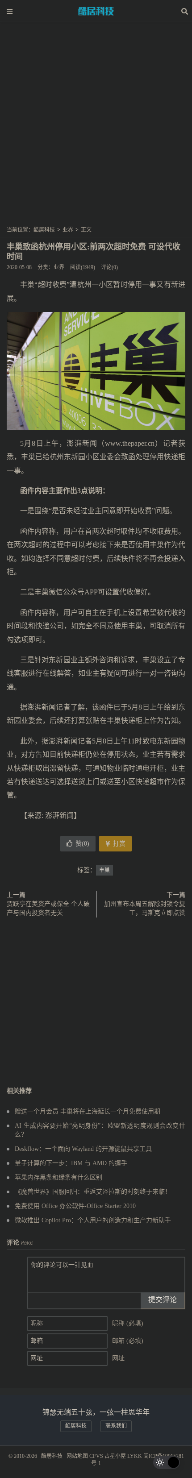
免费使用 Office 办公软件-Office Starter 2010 (75, 1206)
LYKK (134, 1456)
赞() (82, 843)
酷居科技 (96, 11)
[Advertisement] (96, 127)
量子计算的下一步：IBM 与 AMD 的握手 (71, 1163)
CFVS (96, 1456)
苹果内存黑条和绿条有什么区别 (58, 1177)
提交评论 (162, 1300)
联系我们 (116, 1426)
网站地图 (77, 1456)
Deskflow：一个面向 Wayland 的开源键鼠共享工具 (83, 1149)
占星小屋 (115, 1456)
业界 (68, 230)
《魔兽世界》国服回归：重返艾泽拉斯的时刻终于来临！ (93, 1191)
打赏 (118, 843)
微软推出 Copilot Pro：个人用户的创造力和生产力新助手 (93, 1220)
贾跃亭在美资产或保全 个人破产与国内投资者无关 (48, 908)
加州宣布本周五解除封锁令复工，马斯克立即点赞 (144, 908)
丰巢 (104, 870)
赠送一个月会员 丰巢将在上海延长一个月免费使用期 (87, 1111)
